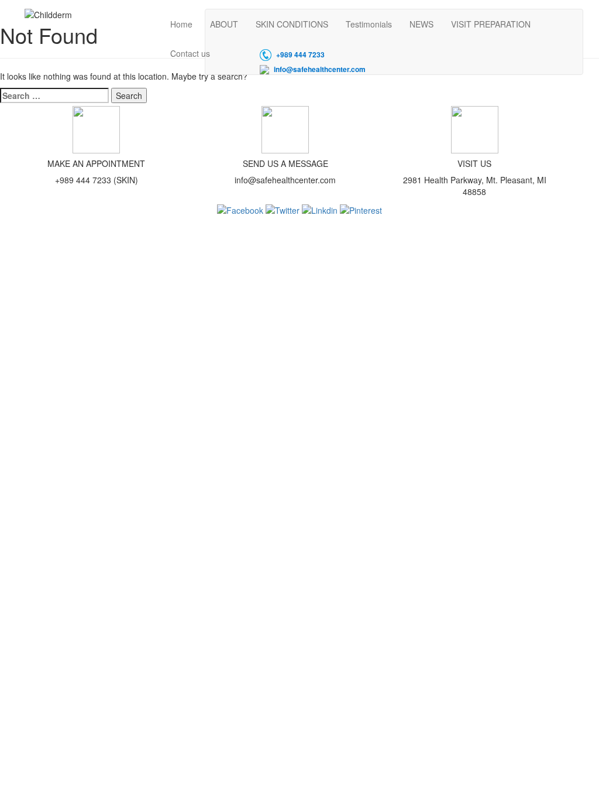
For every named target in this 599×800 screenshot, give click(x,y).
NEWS (421, 24)
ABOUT (224, 24)
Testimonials (369, 24)
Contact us (190, 53)
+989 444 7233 (300, 55)
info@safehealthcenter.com (320, 69)
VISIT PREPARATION (491, 24)
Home (181, 24)
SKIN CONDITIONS (292, 24)
